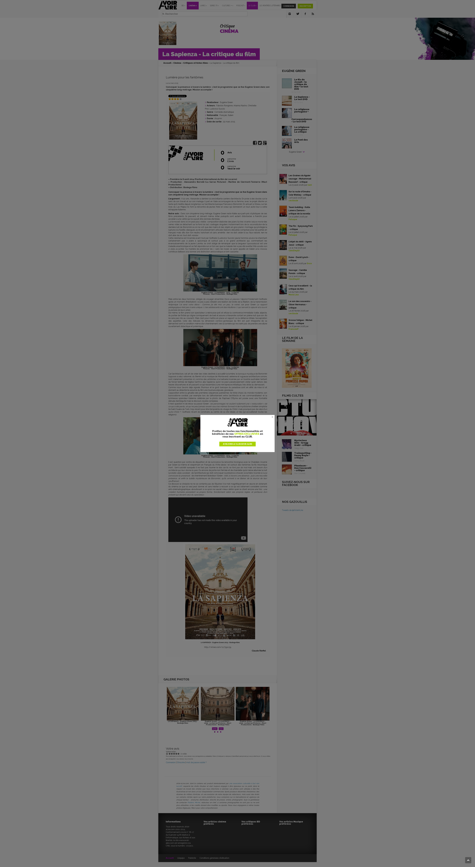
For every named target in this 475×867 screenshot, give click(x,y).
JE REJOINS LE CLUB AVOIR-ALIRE (237, 444)
